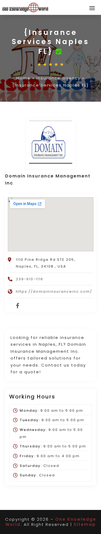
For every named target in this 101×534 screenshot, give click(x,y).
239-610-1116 (29, 279)
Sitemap (85, 524)
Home (23, 78)
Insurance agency (58, 78)
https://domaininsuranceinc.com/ (54, 291)
